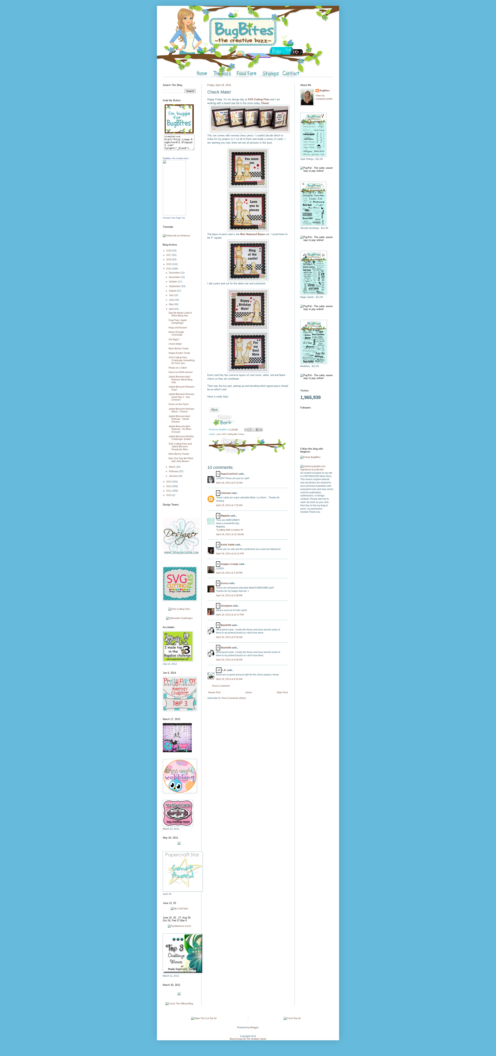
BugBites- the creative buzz (176, 158)
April (171, 309)
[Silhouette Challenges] (179, 618)
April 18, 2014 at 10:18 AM (230, 534)
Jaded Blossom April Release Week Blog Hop (180, 379)
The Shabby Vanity (256, 1039)
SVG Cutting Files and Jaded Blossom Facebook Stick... (180, 446)
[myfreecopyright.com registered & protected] (316, 469)
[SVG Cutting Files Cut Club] (179, 609)
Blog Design (236, 1039)
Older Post (282, 692)
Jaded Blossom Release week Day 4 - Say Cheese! (181, 397)
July (171, 295)
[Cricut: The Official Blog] (179, 1003)
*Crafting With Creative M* (230, 530)
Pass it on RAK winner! (181, 372)
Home (248, 692)
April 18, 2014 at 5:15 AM (229, 482)
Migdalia (225, 515)
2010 (169, 495)
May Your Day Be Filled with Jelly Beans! (181, 459)
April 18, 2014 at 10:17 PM (230, 614)
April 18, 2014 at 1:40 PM (229, 572)
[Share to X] (254, 430)
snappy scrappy (230, 564)
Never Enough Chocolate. (176, 333)
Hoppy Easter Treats (179, 353)
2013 (169, 481)
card (218, 434)
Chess (265, 103)
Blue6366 (226, 625)
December (175, 272)
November (175, 277)
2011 (169, 490)
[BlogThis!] (250, 430)
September (175, 286)
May (171, 304)
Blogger (254, 1027)
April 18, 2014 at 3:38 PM (229, 595)
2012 (169, 486)
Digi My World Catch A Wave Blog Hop (180, 314)
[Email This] (246, 430)
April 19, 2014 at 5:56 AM (229, 637)
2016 (169, 259)
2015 (169, 264)
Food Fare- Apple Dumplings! (178, 321)
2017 (169, 255)
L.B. (224, 670)
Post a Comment (221, 686)
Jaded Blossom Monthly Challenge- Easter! (181, 438)
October (173, 281)
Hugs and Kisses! (178, 327)
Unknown (226, 493)
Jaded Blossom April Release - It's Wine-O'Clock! (180, 429)
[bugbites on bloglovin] (310, 457)
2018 (169, 250)
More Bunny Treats (179, 348)
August (173, 290)
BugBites (324, 90)
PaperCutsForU (229, 474)
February (174, 471)
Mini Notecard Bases (252, 234)
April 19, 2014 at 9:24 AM (229, 679)
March (172, 467)
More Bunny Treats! (179, 454)
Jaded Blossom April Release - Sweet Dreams (179, 419)
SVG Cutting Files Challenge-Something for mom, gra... (182, 360)
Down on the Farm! (179, 404)
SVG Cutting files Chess (233, 434)
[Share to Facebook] (257, 430)
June (172, 300)
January (173, 476)
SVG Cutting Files (258, 99)
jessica (225, 583)
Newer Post (214, 692)
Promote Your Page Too (174, 218)
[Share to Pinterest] (261, 430)
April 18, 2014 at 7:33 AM (229, 505)
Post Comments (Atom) (234, 698)
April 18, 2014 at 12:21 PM (230, 553)
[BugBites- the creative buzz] (174, 214)
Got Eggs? (174, 339)
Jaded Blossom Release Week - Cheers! (181, 410)
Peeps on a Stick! (178, 367)
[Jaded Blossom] (181, 553)
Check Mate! (175, 344)
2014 (169, 268)
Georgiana (226, 605)
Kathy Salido (228, 544)
